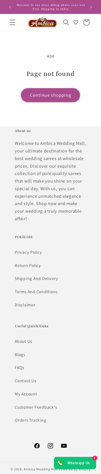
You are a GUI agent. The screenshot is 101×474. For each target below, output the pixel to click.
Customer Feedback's (36, 407)
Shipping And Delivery (36, 278)
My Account (26, 394)
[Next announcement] (91, 7)
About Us (23, 341)
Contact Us (25, 380)
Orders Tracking (30, 420)
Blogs (20, 354)
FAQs (19, 367)
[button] (12, 22)
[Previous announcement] (10, 7)
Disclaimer (25, 305)
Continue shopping (50, 95)
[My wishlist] (76, 22)
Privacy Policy (28, 252)
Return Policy (28, 265)
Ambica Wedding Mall (41, 469)
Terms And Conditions (36, 291)
